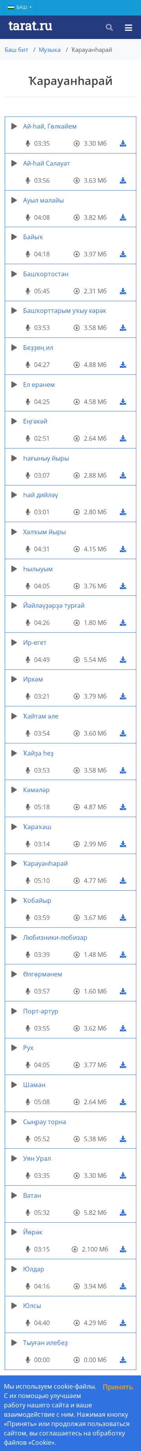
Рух (28, 1047)
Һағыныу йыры (46, 458)
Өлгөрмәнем (42, 974)
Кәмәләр (36, 790)
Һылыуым (38, 569)
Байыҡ (33, 237)
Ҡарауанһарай (45, 863)
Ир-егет (35, 642)
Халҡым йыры (44, 532)
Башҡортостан (46, 274)
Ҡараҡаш (37, 827)
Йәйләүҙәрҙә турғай (54, 605)
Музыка (50, 49)
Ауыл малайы (43, 200)
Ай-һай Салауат (46, 163)
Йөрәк (32, 1232)
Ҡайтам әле (40, 716)
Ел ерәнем (39, 384)
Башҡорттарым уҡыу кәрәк (64, 310)
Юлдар (33, 1269)
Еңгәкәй (35, 421)
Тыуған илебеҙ (45, 1342)
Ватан (32, 1195)
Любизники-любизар (55, 937)
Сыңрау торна (44, 1121)
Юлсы (32, 1305)
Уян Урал (37, 1158)
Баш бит (16, 49)
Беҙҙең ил (38, 347)
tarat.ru (30, 25)
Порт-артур (40, 1011)
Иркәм (33, 679)
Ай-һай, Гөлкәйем (50, 126)
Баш (22, 7)
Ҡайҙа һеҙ (38, 753)
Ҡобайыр (37, 900)
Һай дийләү (40, 495)
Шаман (34, 1084)
